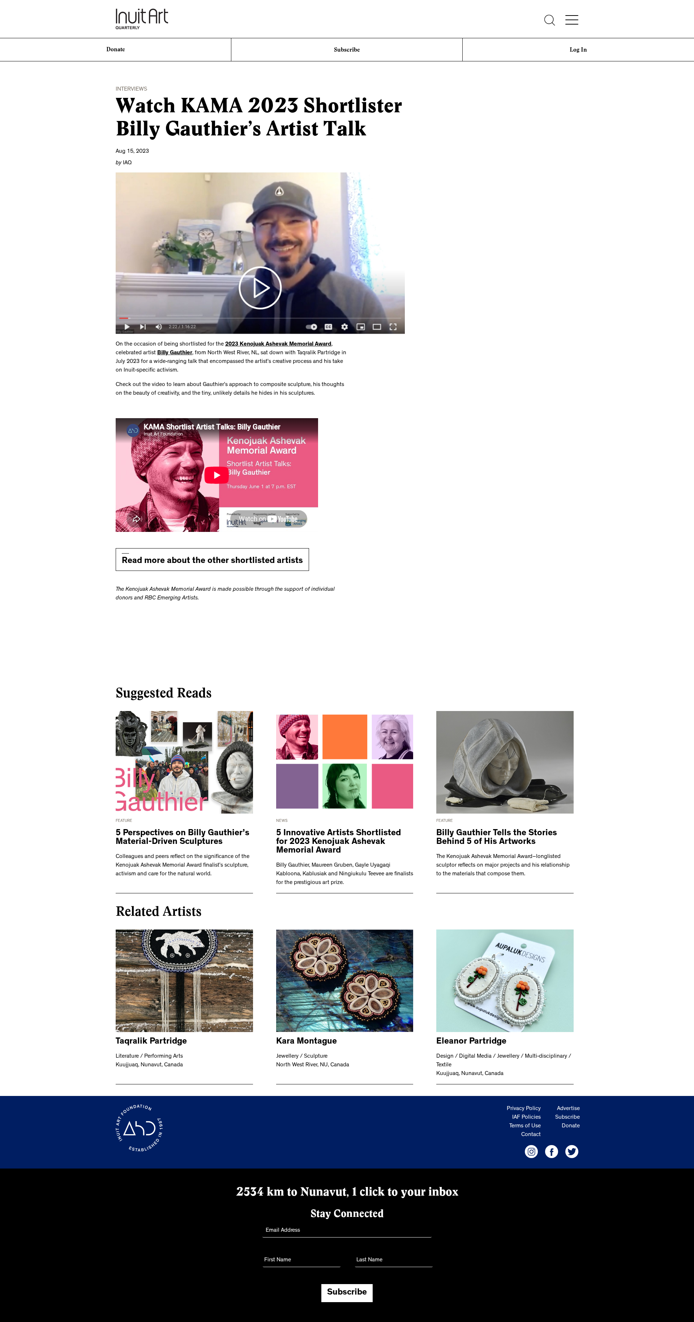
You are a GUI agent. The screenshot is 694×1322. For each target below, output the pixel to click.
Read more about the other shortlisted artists (212, 561)
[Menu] (571, 20)
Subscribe (347, 49)
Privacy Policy (524, 1109)
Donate (115, 49)
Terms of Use (525, 1126)
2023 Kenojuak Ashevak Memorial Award (278, 344)
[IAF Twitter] (571, 1151)
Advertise (568, 1109)
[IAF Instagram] (531, 1151)
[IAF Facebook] (551, 1151)
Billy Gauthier (174, 353)
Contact (531, 1135)
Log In (578, 49)
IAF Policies (526, 1118)
